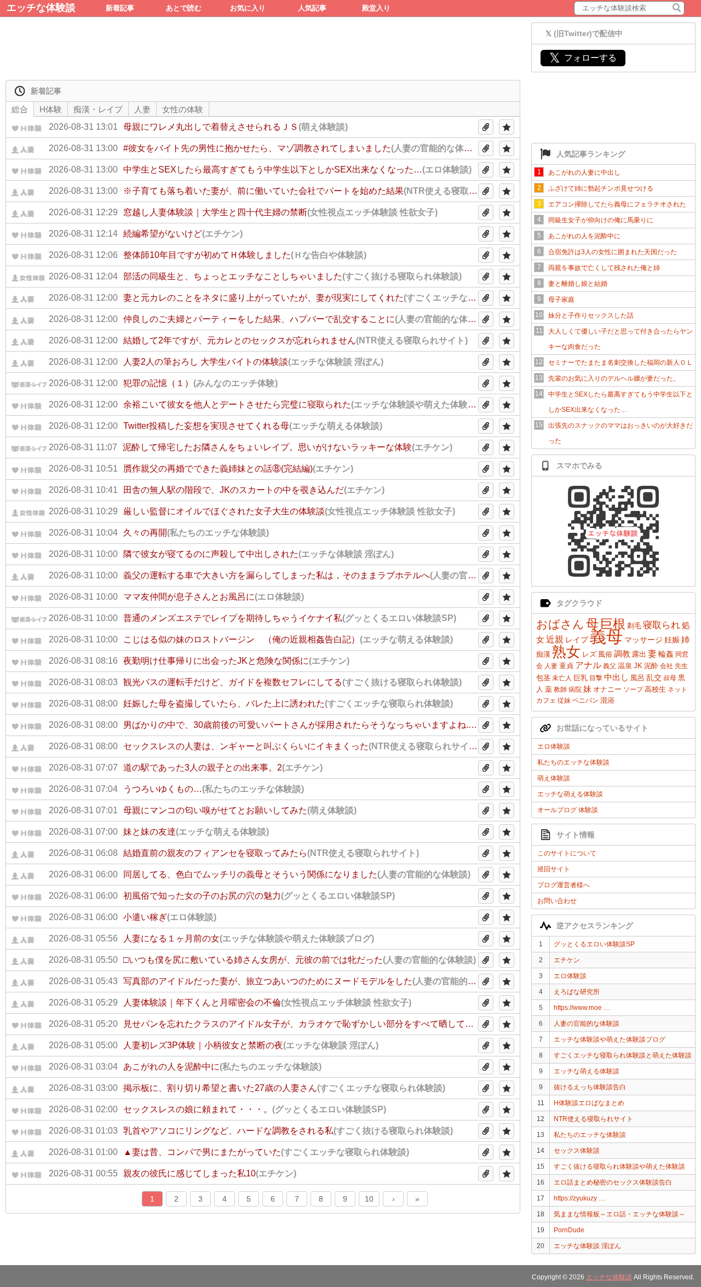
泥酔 (651, 666)
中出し (616, 677)
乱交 (654, 677)
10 (369, 1198)
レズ (589, 654)
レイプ (576, 639)
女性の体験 (182, 109)
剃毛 (634, 626)
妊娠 (672, 639)
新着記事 (120, 8)
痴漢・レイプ (98, 109)
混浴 (607, 700)
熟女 (566, 652)
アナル (588, 665)
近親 (555, 639)
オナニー (607, 689)
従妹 (564, 700)
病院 (575, 689)
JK (638, 666)
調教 (622, 653)
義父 (609, 666)
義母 (606, 637)
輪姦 (666, 654)
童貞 (566, 666)
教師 (560, 689)
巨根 (612, 624)
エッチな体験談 (41, 7)
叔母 (669, 678)
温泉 (625, 666)
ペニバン (585, 700)
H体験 (50, 109)
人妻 (551, 666)
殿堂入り (376, 8)
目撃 (595, 678)
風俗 (605, 654)
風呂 (637, 678)
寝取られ (661, 625)
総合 (20, 109)
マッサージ (643, 639)
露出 (639, 654)
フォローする (583, 57)
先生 (681, 666)
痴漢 (543, 654)
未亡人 (562, 678)
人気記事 (312, 8)
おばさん (560, 624)
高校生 (655, 689)
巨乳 (580, 678)
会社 (666, 666)
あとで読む (184, 8)
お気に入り (248, 8)
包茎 (543, 678)
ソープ (633, 689)
